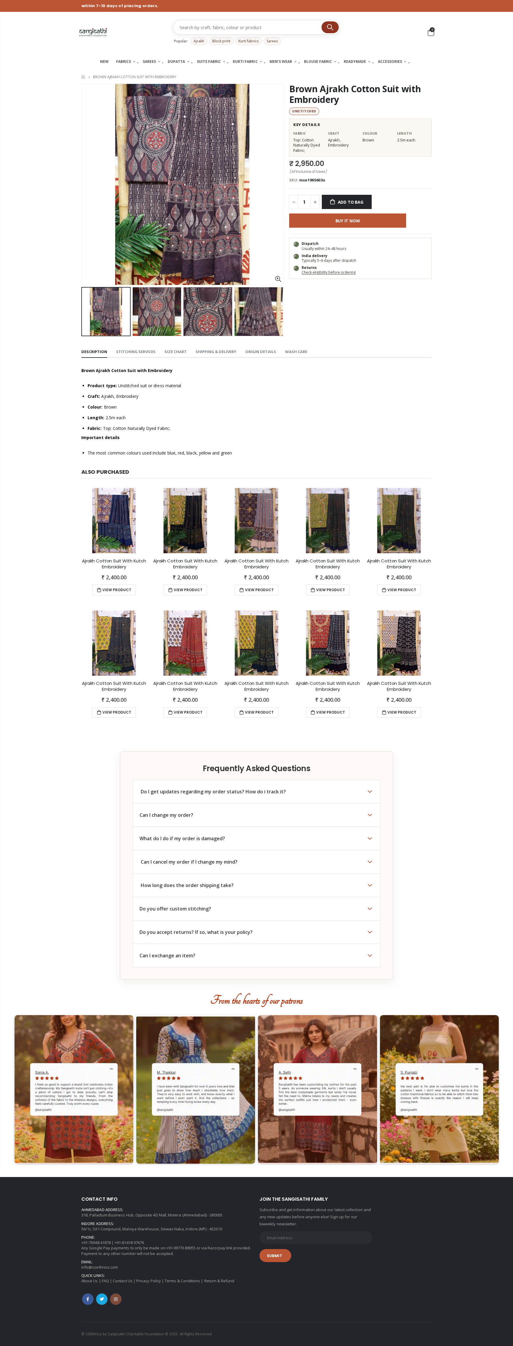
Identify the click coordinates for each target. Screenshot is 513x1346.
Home (83, 77)
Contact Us (122, 1280)
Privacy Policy (148, 1280)
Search (330, 27)
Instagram (116, 1299)
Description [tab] (94, 351)
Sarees (272, 41)
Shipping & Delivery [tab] (216, 351)
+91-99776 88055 (181, 1248)
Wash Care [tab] (296, 351)
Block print (221, 41)
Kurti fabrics (248, 41)
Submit (274, 1255)
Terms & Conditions (182, 1280)
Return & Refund (219, 1280)
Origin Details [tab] (260, 351)
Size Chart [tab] (175, 351)
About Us (89, 1280)
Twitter (102, 1299)
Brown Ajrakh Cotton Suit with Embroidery (355, 94)
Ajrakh (199, 41)
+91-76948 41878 (96, 1242)
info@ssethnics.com (99, 1267)
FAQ (105, 1280)
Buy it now (347, 221)
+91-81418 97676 (129, 1242)
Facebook (88, 1299)
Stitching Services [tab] (136, 351)
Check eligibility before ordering (329, 272)
